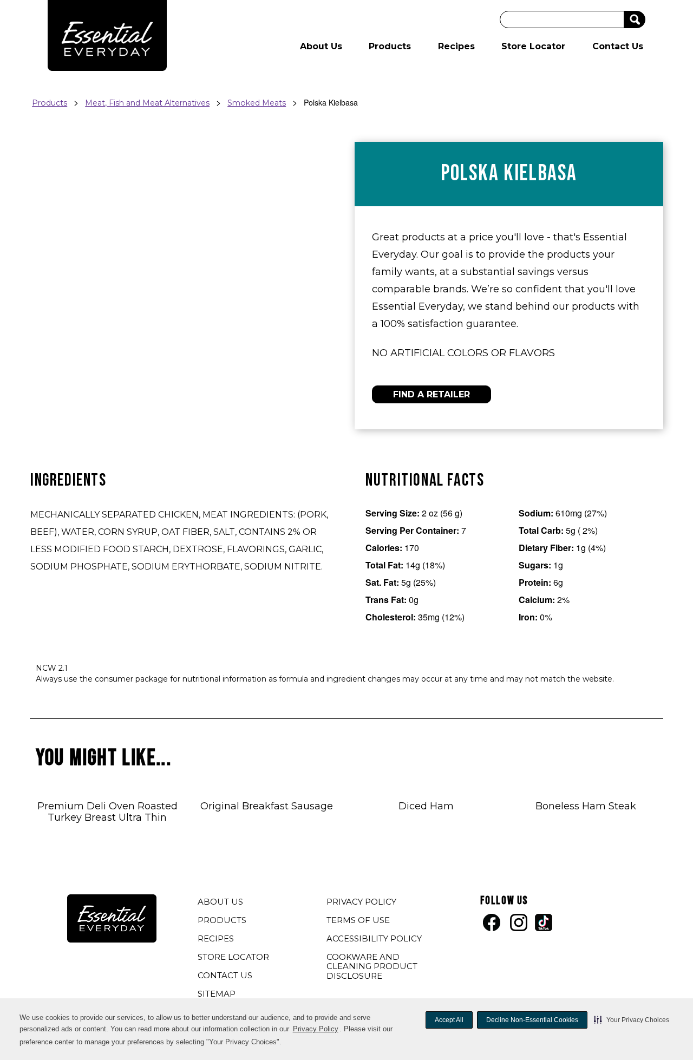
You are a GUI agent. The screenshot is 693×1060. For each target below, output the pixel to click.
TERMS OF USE (359, 921)
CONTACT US (225, 975)
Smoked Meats (256, 103)
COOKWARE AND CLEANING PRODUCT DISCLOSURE (371, 968)
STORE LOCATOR (233, 957)
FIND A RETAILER (431, 394)
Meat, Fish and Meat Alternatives (147, 103)
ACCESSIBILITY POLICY (375, 939)
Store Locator (533, 46)
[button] (631, 1020)
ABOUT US (220, 902)
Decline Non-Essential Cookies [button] (532, 1020)
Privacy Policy (315, 1029)
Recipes (456, 46)
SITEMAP (217, 994)
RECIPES (216, 938)
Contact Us (617, 46)
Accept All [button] (449, 1020)
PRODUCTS (222, 920)
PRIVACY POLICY (362, 903)
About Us (321, 46)
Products (390, 46)
